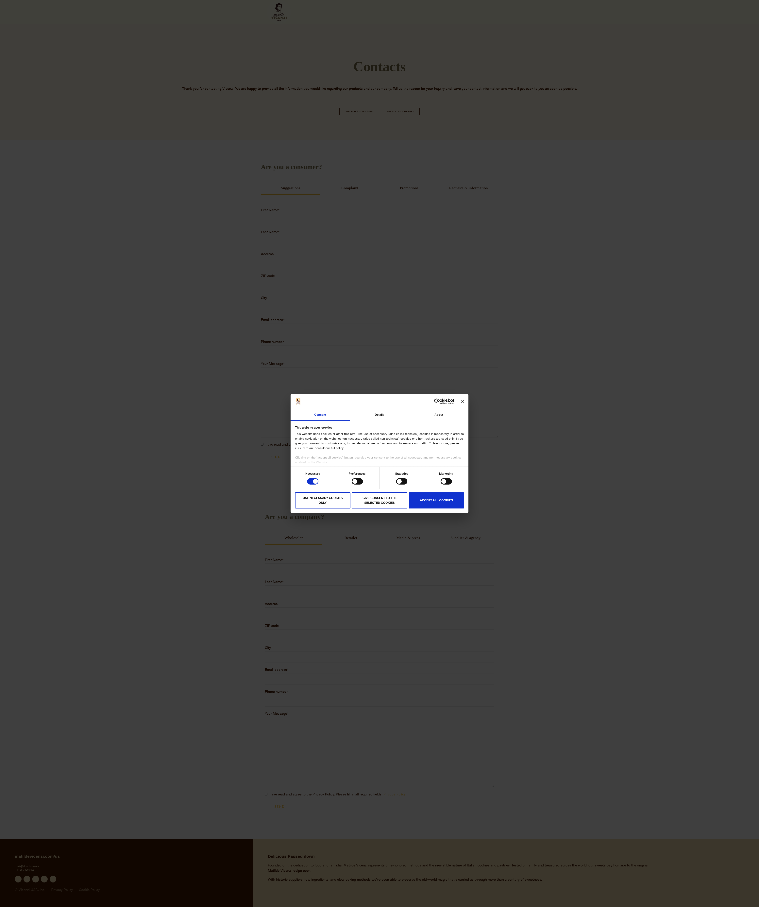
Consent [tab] (320, 414)
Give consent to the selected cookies (380, 500)
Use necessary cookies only (323, 500)
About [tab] (438, 414)
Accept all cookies (436, 500)
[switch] (357, 481)
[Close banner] (462, 401)
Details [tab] (379, 414)
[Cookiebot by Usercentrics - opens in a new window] (437, 401)
